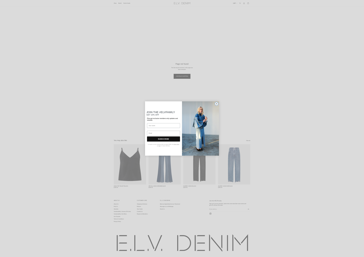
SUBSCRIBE (163, 139)
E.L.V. (167, 144)
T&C (159, 145)
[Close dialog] (216, 103)
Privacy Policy (176, 144)
